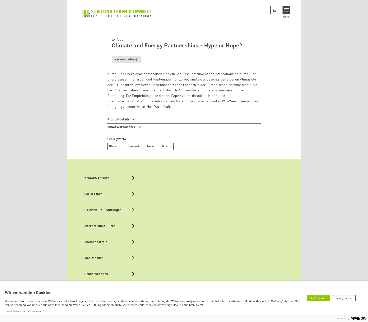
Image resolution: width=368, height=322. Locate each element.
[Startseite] (116, 13)
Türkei (151, 146)
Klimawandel (132, 146)
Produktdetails (119, 119)
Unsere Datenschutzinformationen (23, 311)
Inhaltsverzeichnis (121, 127)
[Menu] (286, 10)
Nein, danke (344, 298)
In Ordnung (318, 298)
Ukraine (166, 146)
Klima (113, 146)
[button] (274, 10)
